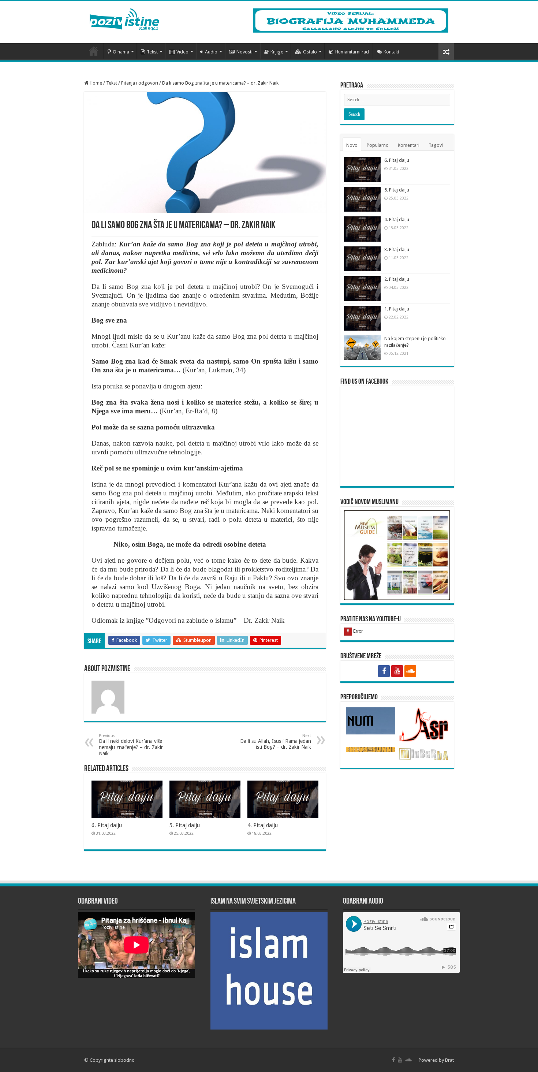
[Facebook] (384, 671)
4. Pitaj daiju (262, 825)
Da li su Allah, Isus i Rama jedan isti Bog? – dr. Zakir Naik (275, 741)
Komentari (408, 145)
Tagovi (436, 145)
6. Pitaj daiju (106, 825)
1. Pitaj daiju (396, 309)
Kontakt (391, 52)
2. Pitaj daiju (396, 279)
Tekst (152, 52)
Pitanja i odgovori (139, 83)
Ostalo (310, 52)
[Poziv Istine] (124, 18)
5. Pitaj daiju (184, 825)
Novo (352, 145)
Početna (93, 51)
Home (95, 83)
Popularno (378, 145)
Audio (211, 52)
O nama (121, 52)
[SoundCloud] (410, 671)
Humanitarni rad (352, 52)
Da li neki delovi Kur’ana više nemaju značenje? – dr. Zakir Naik (131, 744)
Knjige (276, 52)
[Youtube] (397, 671)
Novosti (244, 52)
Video (182, 52)
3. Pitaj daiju (396, 249)
